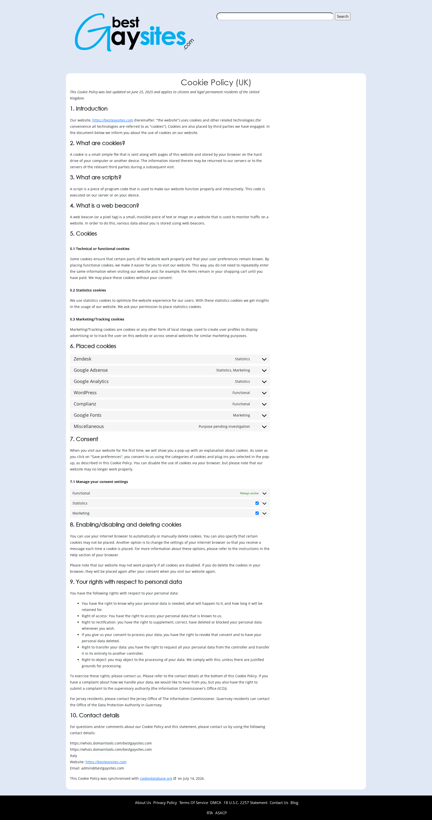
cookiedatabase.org (156, 778)
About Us (143, 802)
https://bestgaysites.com (112, 120)
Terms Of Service (193, 802)
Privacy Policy (165, 802)
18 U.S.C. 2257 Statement (246, 802)
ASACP (221, 812)
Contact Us (279, 802)
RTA (210, 812)
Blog (294, 802)
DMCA (215, 802)
